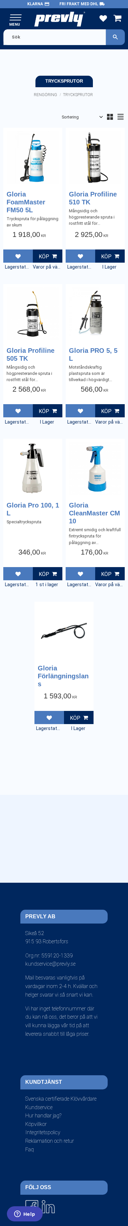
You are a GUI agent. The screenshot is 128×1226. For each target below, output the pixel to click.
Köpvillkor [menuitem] (36, 1124)
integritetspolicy (73, 888)
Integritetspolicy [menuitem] (42, 1132)
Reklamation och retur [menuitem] (49, 1141)
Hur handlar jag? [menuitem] (43, 1115)
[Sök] (115, 37)
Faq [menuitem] (29, 1149)
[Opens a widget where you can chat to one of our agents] (25, 1214)
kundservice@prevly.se (50, 964)
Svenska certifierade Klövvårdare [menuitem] (60, 1099)
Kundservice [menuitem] (39, 1107)
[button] (15, 18)
